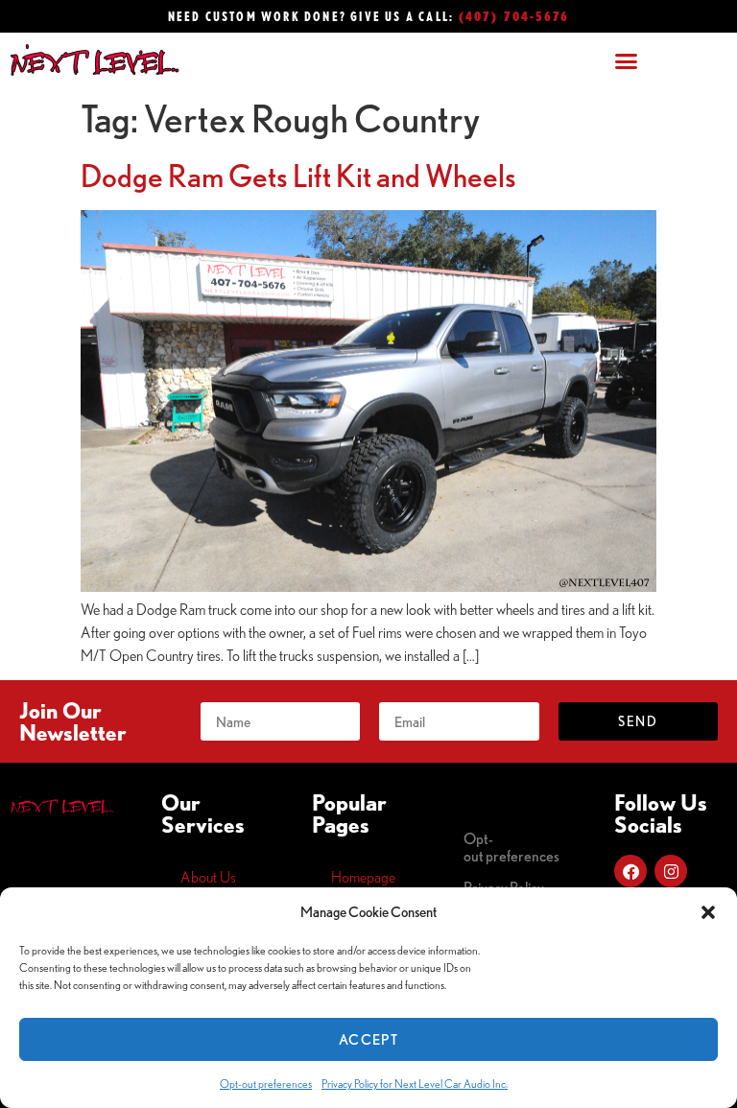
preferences (511, 847)
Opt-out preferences (266, 1083)
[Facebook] (630, 871)
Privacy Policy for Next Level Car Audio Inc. (414, 1083)
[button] (708, 912)
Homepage (363, 876)
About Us (208, 876)
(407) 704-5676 (514, 16)
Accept (368, 1039)
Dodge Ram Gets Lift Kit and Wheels (298, 175)
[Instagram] (670, 871)
